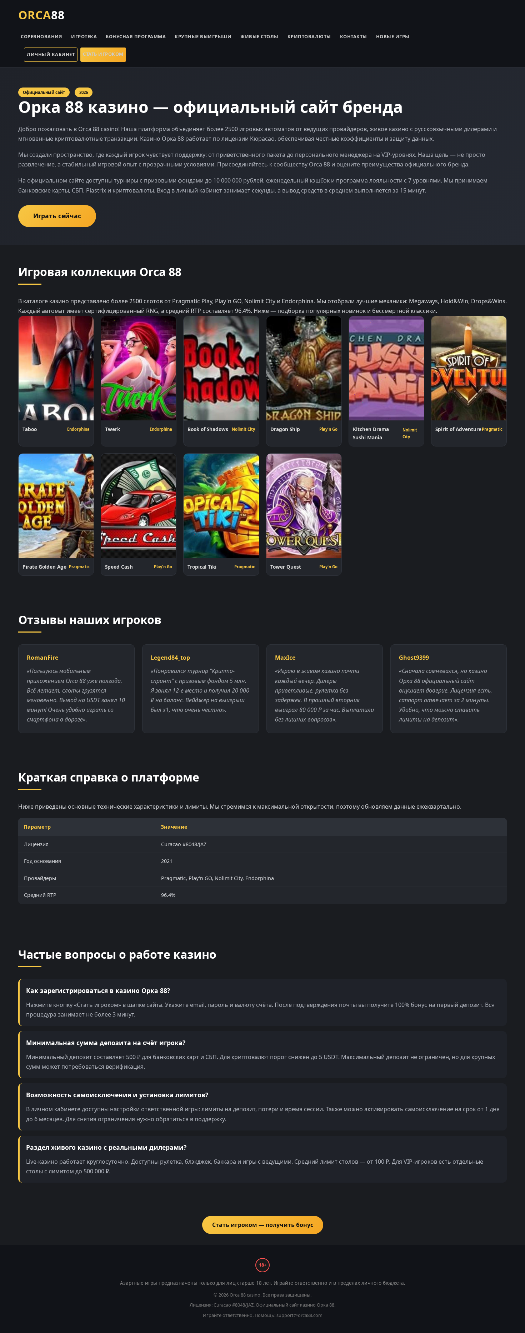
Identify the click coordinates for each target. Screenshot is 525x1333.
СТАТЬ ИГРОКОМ (103, 54)
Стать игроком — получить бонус (262, 1225)
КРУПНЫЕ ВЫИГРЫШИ (203, 36)
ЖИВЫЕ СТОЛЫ (259, 36)
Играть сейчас (57, 215)
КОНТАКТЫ (353, 36)
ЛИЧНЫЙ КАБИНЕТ (51, 54)
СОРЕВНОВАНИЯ (41, 36)
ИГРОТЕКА (84, 36)
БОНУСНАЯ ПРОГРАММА (136, 36)
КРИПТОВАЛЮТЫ (309, 36)
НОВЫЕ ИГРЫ (393, 36)
